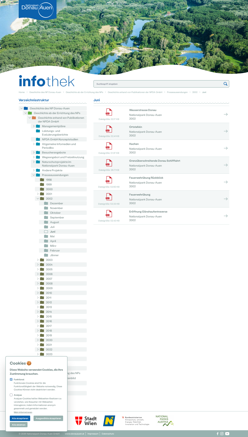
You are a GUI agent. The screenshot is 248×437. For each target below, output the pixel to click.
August (54, 222)
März (53, 245)
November (56, 207)
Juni (52, 231)
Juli (52, 226)
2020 (49, 340)
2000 (49, 189)
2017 (49, 325)
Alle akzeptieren (20, 418)
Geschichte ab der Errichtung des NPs (84, 92)
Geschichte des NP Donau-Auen (45, 92)
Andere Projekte (52, 170)
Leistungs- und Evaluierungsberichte (55, 132)
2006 (49, 274)
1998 (49, 179)
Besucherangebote (54, 152)
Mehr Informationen (23, 412)
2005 (49, 269)
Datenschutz (108, 433)
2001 (49, 193)
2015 (49, 316)
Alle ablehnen (18, 424)
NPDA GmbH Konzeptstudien (60, 139)
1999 (49, 184)
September (57, 217)
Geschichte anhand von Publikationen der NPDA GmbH (135, 92)
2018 (49, 330)
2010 (49, 292)
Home (22, 92)
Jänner (54, 255)
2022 (49, 349)
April (53, 240)
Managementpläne (53, 126)
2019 (49, 335)
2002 (194, 92)
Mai (52, 236)
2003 (49, 259)
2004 (49, 264)
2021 (49, 344)
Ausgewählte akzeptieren (48, 418)
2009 (49, 288)
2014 (49, 311)
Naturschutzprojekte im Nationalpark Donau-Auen (58, 163)
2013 (49, 307)
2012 (49, 302)
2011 (48, 297)
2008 (49, 283)
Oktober (55, 212)
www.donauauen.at (74, 433)
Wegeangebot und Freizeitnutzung (63, 157)
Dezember (56, 203)
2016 (49, 321)
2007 (49, 278)
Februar (55, 250)
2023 (49, 354)
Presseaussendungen (177, 92)
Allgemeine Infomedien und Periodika (59, 145)
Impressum (93, 433)
